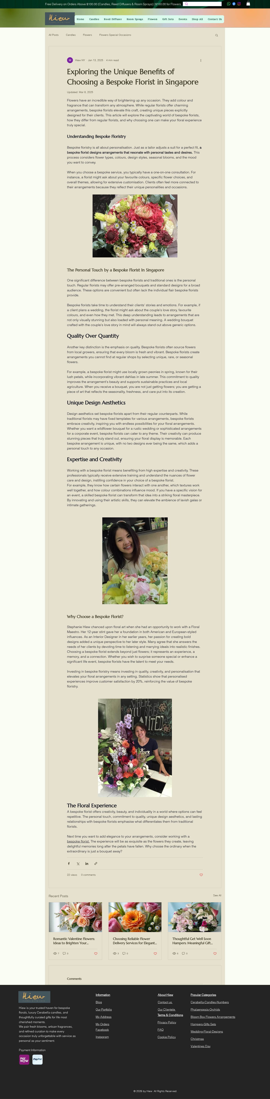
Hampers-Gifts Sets (203, 1024)
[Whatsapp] (229, 4)
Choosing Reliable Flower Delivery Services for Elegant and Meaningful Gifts (134, 941)
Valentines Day (200, 1046)
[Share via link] (96, 863)
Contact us (165, 1002)
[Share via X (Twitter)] (78, 863)
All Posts (54, 35)
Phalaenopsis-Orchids (205, 1009)
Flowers (87, 35)
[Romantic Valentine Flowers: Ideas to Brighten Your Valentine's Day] (75, 917)
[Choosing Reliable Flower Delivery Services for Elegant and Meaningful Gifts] (135, 917)
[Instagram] (239, 4)
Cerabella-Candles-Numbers (210, 1002)
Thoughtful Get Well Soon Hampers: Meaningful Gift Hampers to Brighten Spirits (192, 941)
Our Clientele (167, 1009)
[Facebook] (234, 4)
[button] (248, 3)
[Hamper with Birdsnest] (194, 917)
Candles (71, 35)
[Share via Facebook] (69, 863)
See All (217, 895)
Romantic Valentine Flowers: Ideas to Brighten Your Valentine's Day (74, 941)
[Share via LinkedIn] (87, 863)
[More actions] (201, 60)
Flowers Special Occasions (115, 35)
